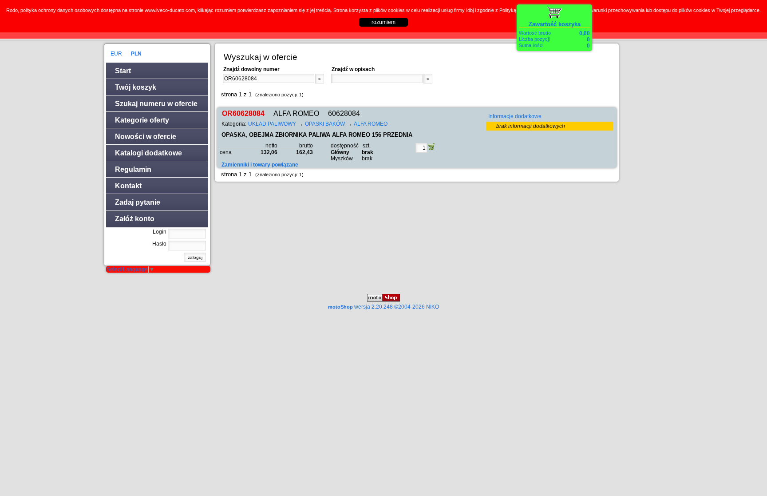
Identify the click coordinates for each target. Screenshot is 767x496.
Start (123, 71)
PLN (136, 54)
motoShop (383, 307)
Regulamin (133, 169)
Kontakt (128, 186)
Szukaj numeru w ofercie (156, 103)
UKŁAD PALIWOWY (272, 124)
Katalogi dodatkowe (148, 153)
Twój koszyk (135, 87)
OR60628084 (243, 113)
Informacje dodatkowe (515, 116)
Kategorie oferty (142, 120)
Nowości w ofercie (145, 136)
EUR (116, 54)
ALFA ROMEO (370, 124)
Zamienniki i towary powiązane (259, 165)
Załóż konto (134, 218)
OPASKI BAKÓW (325, 124)
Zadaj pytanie (137, 202)
